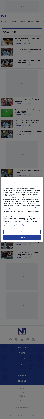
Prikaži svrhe (22, 232)
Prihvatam (22, 237)
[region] (22, 209)
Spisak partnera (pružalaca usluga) (14, 225)
